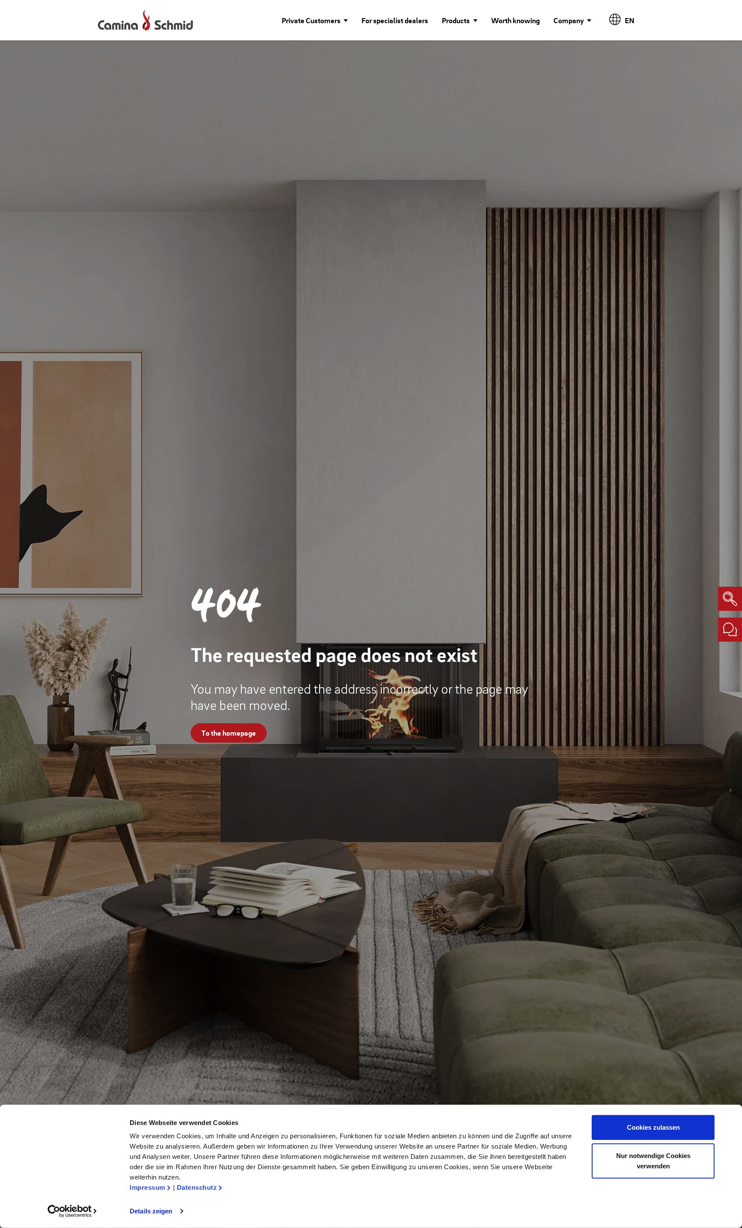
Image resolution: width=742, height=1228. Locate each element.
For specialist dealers (395, 20)
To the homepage (228, 732)
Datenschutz (197, 1187)
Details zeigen (151, 1211)
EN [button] (630, 20)
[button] (315, 20)
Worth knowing (515, 20)
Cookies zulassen (653, 1127)
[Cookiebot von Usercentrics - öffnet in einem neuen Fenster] (72, 1211)
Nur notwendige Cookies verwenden (653, 1160)
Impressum (147, 1187)
